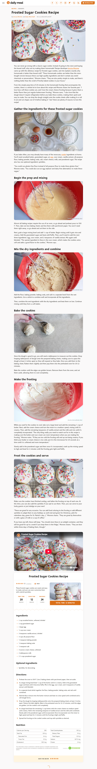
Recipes (14, 8)
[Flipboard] (69, 2)
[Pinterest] (61, 2)
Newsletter (89, 3)
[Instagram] (65, 2)
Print (38, 583)
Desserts (21, 8)
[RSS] (78, 2)
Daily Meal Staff (30, 17)
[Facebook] (52, 2)
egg (51, 157)
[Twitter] (56, 2)
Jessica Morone (17, 17)
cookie (63, 155)
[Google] (74, 2)
